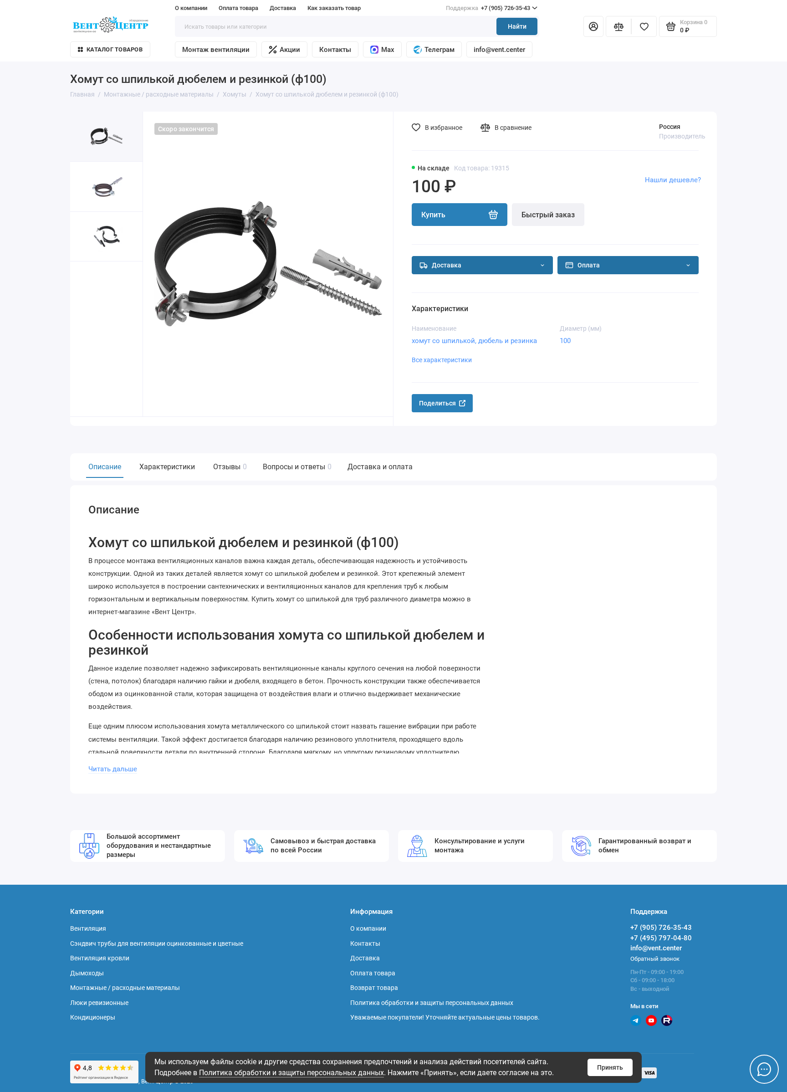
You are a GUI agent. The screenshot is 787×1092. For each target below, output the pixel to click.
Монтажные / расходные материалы (125, 987)
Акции (290, 50)
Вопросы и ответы (296, 466)
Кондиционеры (92, 1017)
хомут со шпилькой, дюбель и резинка (474, 341)
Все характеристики (442, 360)
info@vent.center (499, 50)
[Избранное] (644, 26)
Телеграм (439, 50)
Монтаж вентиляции (216, 50)
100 (565, 341)
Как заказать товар (334, 8)
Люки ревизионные (99, 1002)
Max (387, 50)
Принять (610, 1067)
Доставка (283, 8)
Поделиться (437, 403)
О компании (191, 8)
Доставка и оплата (380, 466)
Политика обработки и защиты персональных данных (291, 1072)
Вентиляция (88, 928)
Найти (517, 26)
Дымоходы (87, 973)
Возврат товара (374, 987)
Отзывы (229, 466)
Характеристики (167, 466)
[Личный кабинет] (593, 26)
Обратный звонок (655, 958)
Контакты (335, 50)
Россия (669, 126)
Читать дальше (112, 769)
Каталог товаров (115, 49)
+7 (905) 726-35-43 (488, 8)
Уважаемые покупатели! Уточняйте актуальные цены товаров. (445, 1017)
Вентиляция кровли (99, 958)
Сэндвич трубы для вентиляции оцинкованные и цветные (156, 943)
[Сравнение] (618, 26)
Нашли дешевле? (673, 180)
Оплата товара (238, 8)
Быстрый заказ (548, 214)
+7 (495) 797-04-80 (661, 938)
